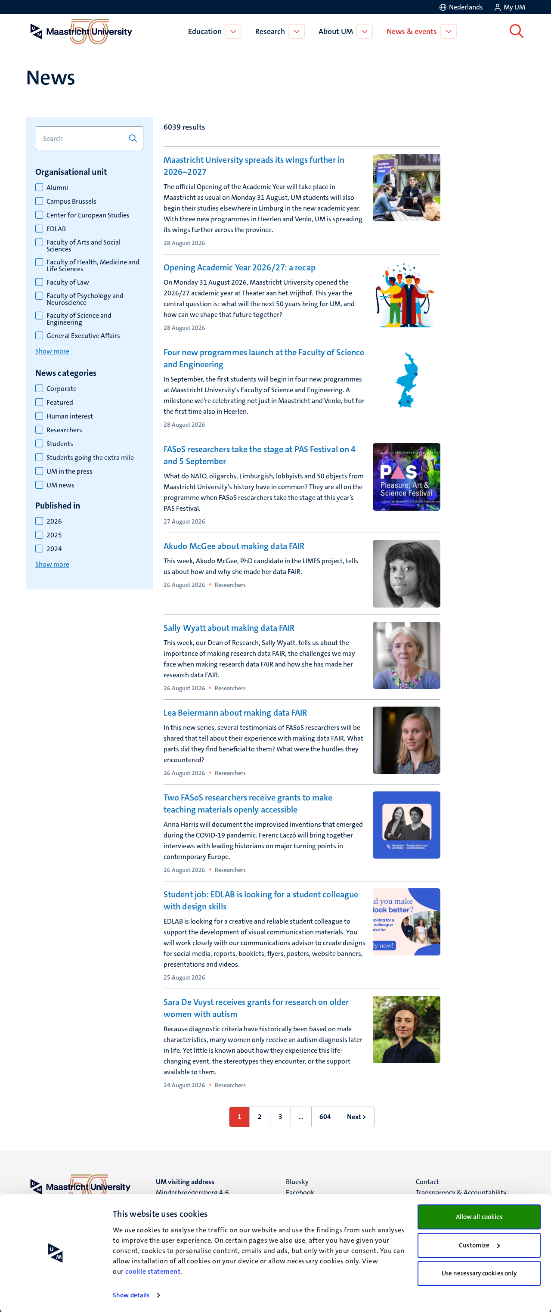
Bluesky (297, 1181)
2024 (54, 549)
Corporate (61, 388)
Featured (59, 402)
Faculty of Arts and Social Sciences (83, 246)
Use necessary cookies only (479, 1273)
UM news (60, 485)
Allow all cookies (479, 1217)
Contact (427, 1181)
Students (59, 443)
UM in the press (69, 471)
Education (205, 31)
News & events (412, 31)
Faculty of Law (67, 282)
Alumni (57, 187)
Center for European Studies (88, 215)
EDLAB (56, 229)
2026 (54, 521)
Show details (131, 1295)
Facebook (300, 1192)
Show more (52, 351)
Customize (474, 1245)
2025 (54, 535)
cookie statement (152, 1271)
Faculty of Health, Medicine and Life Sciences (92, 266)
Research (270, 31)
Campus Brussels (71, 201)
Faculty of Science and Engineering (78, 319)
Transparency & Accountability (461, 1192)
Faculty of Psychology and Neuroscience (85, 299)
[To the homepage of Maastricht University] (81, 31)
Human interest (69, 416)
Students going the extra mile (90, 457)
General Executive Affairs (83, 335)
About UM (336, 31)
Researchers (64, 430)
